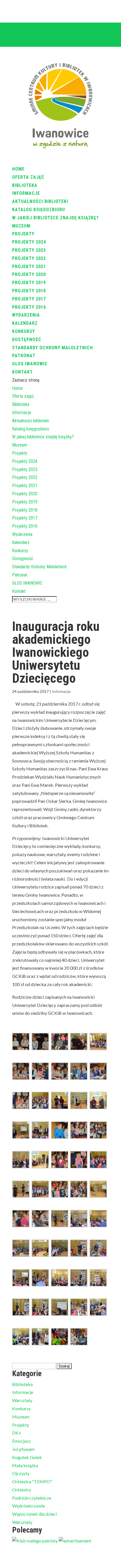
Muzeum (21, 226)
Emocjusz (21, 1441)
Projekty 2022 (29, 258)
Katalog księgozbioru (38, 209)
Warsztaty (22, 1400)
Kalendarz (25, 323)
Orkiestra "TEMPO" (32, 1481)
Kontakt (22, 372)
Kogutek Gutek (27, 1457)
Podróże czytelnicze (31, 1497)
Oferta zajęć (28, 177)
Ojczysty (21, 1473)
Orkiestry (21, 1489)
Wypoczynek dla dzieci (34, 1514)
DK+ (16, 1432)
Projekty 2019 (29, 282)
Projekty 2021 (29, 266)
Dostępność (26, 339)
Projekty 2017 (29, 299)
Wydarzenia (26, 315)
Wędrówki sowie (28, 1505)
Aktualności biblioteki (40, 201)
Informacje (26, 193)
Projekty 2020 (29, 274)
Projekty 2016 (29, 307)
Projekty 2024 (29, 242)
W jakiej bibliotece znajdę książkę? (55, 217)
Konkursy (23, 331)
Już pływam (23, 1449)
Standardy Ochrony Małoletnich (52, 347)
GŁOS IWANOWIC (30, 363)
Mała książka (25, 1465)
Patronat (23, 355)
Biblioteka (24, 185)
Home (18, 169)
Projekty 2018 (29, 290)
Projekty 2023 (29, 250)
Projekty (23, 233)
